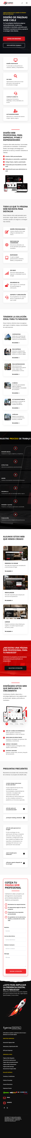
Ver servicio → (15, 342)
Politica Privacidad (7, 1080)
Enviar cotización (16, 971)
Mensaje (6, 953)
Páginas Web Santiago (8, 1066)
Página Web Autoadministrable (10, 1062)
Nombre (6, 927)
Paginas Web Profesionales (9, 1064)
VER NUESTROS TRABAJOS (14, 45)
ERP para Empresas (7, 1050)
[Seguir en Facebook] (4, 1108)
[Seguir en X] (7, 1108)
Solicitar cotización (15, 668)
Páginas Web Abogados (8, 1058)
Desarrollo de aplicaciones (9, 1060)
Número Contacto (9, 945)
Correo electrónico (9, 936)
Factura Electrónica (7, 1084)
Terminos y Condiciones (9, 1076)
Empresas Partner (7, 1088)
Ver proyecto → (9, 571)
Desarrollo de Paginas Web (9, 1068)
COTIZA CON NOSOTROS (14, 38)
